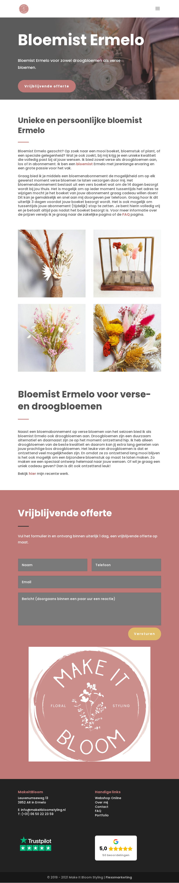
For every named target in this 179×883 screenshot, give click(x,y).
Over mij (102, 802)
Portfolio (102, 815)
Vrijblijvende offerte (46, 86)
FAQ (126, 214)
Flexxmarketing (119, 877)
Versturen (144, 633)
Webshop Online (108, 798)
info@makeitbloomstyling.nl (43, 810)
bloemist (84, 164)
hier (32, 473)
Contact (101, 807)
